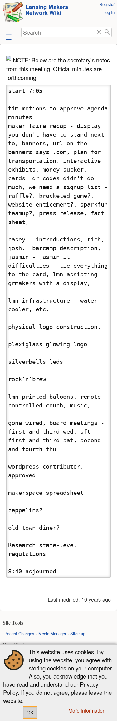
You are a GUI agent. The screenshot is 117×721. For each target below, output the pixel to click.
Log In (109, 12)
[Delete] (99, 32)
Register (107, 4)
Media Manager (52, 633)
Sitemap (77, 633)
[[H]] (13, 13)
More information (86, 710)
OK (30, 712)
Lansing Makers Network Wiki (46, 9)
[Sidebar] (8, 36)
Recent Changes (19, 633)
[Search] (107, 32)
